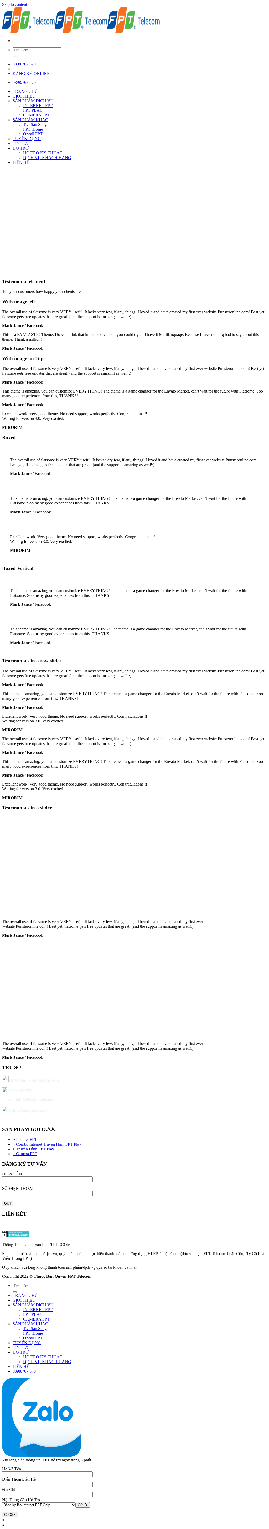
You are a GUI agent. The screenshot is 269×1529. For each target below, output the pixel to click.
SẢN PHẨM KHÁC (30, 120)
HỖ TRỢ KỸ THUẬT (42, 153)
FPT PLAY (33, 110)
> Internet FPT (25, 1139)
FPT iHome (33, 129)
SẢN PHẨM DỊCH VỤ (33, 101)
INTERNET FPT (38, 105)
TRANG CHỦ (25, 91)
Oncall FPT (33, 134)
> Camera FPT (25, 1153)
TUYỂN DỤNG (27, 138)
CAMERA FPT (36, 115)
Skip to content (14, 4)
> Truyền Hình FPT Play (33, 1149)
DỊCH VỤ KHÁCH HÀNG (47, 157)
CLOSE (10, 1515)
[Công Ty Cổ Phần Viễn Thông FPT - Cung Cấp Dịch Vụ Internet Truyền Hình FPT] (81, 31)
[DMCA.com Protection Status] (16, 1236)
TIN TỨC (21, 143)
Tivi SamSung (35, 124)
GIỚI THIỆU (24, 96)
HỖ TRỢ (21, 148)
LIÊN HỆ (21, 162)
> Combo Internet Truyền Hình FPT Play (47, 1144)
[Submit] (15, 56)
